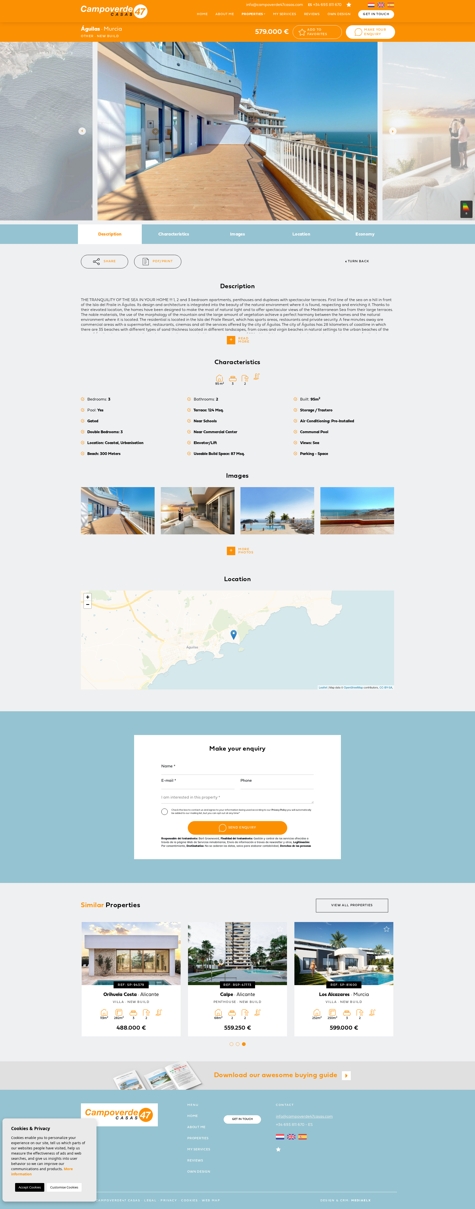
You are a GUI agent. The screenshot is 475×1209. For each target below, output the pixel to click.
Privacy (169, 1200)
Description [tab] (110, 234)
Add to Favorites (317, 32)
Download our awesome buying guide (276, 1075)
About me (224, 14)
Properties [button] (252, 14)
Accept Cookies (30, 1187)
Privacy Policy (279, 810)
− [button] (87, 604)
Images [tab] (237, 234)
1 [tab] (231, 1044)
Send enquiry (242, 827)
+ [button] (87, 597)
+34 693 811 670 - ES (294, 1125)
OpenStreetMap (353, 687)
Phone (246, 781)
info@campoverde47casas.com (274, 5)
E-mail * (168, 781)
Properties (198, 1138)
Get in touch (376, 14)
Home (202, 14)
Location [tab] (301, 234)
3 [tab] (244, 1044)
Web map (211, 1200)
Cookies (189, 1200)
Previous (81, 131)
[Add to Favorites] (173, 929)
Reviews (312, 14)
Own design (339, 14)
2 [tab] (237, 1044)
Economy (365, 234)
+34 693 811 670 (324, 5)
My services (284, 14)
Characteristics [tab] (173, 234)
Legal (150, 1200)
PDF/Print (163, 261)
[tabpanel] (131, 979)
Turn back (358, 261)
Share (110, 261)
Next (394, 131)
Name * (168, 766)
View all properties (352, 905)
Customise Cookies (64, 1187)
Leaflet (323, 687)
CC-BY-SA (386, 687)
